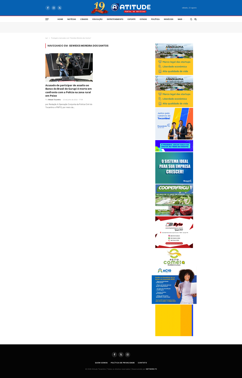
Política (155, 19)
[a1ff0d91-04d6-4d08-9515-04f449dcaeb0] (174, 139)
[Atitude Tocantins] (121, 8)
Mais (180, 19)
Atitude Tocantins (54, 100)
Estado (143, 19)
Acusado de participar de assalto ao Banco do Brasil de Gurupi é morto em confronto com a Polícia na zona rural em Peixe (68, 90)
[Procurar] (195, 19)
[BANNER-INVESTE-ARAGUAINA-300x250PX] (174, 74)
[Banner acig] (174, 303)
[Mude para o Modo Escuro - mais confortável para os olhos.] (191, 19)
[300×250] (174, 335)
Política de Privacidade (123, 363)
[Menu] (47, 19)
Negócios (168, 19)
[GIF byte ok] (174, 247)
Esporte (131, 19)
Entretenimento (115, 19)
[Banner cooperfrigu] (174, 215)
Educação (97, 19)
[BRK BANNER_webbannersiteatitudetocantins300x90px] (174, 151)
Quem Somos (101, 363)
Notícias (71, 19)
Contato (142, 363)
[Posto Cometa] (174, 265)
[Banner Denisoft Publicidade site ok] (174, 183)
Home (60, 19)
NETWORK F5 (151, 369)
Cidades (84, 19)
